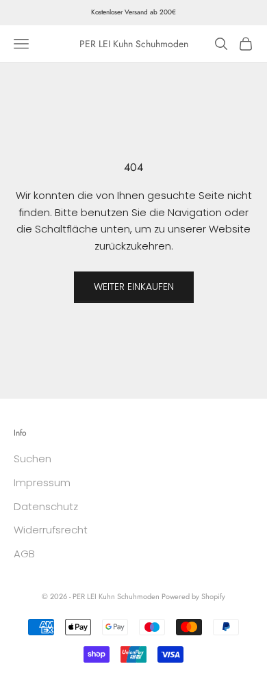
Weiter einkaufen (134, 286)
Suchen (32, 458)
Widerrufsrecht (51, 529)
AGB (24, 553)
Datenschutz (46, 506)
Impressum (42, 482)
